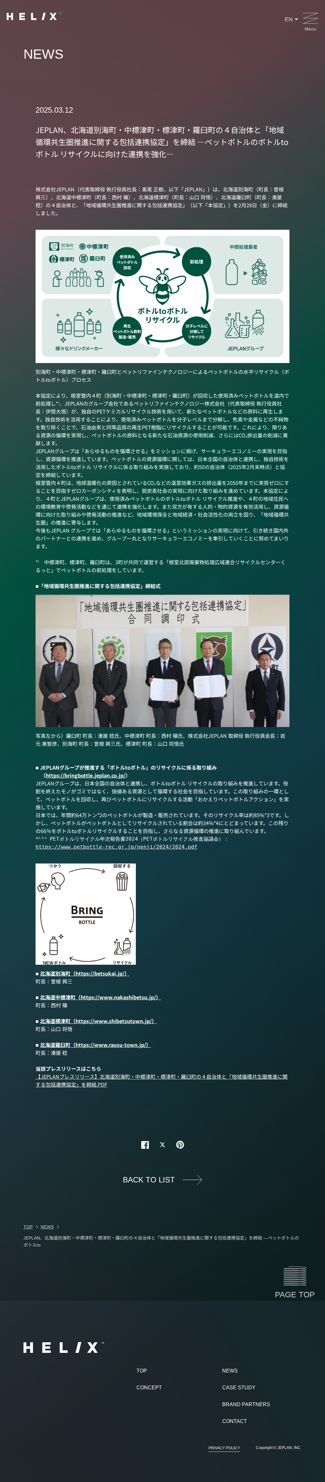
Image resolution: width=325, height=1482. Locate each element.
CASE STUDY (238, 1387)
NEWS (230, 1370)
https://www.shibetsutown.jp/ (114, 1021)
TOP (141, 1370)
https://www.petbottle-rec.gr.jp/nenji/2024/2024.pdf (116, 847)
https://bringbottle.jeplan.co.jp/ (85, 775)
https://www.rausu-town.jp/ (111, 1045)
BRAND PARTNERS (246, 1404)
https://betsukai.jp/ (100, 973)
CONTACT (234, 1421)
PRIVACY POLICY (224, 1448)
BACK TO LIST (149, 1179)
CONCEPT (149, 1387)
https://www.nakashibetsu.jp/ (118, 997)
